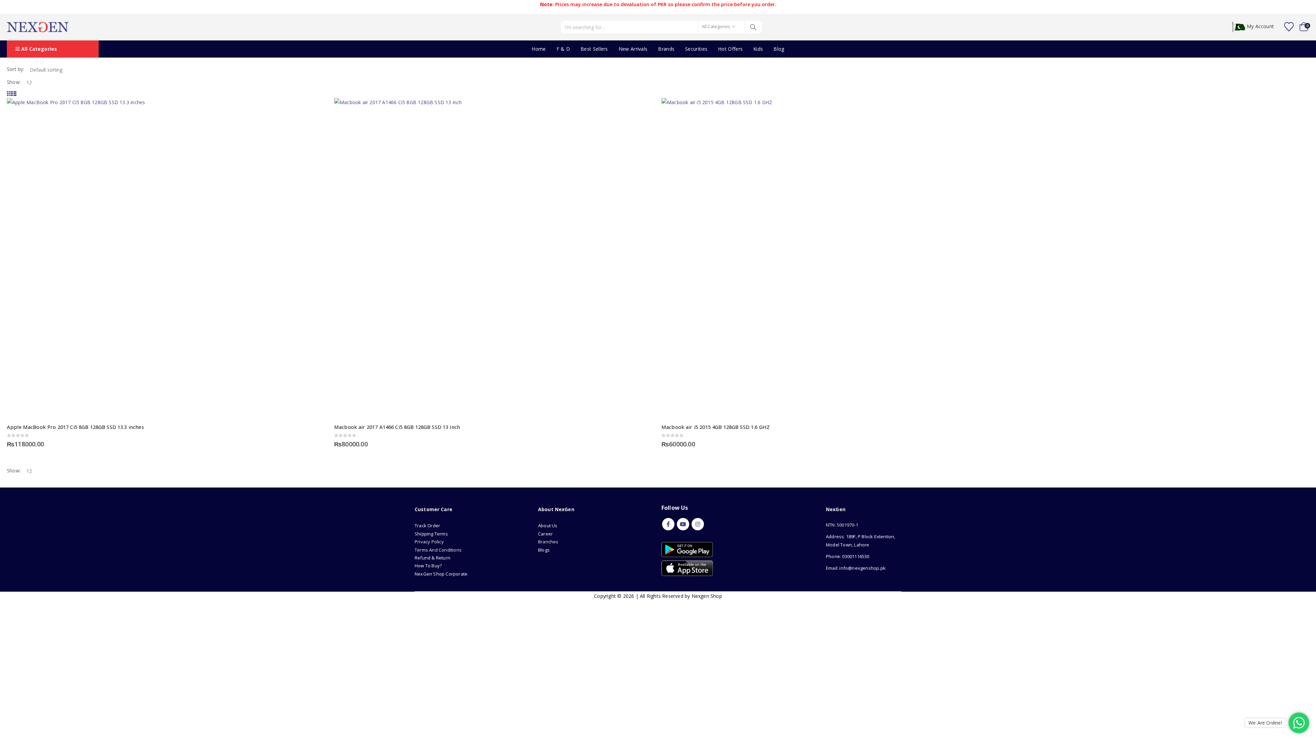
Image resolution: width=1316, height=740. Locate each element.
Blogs (544, 550)
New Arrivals (633, 49)
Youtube (683, 524)
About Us (548, 525)
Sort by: (15, 69)
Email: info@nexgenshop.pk (856, 568)
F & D (563, 49)
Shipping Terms (431, 534)
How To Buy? (428, 566)
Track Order (427, 525)
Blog (778, 49)
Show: (14, 82)
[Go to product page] (167, 258)
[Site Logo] (38, 27)
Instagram (698, 524)
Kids (758, 49)
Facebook (668, 524)
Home (539, 49)
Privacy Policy (429, 542)
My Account (1260, 26)
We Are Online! (1265, 722)
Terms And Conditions (438, 550)
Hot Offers (730, 49)
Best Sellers (594, 49)
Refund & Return (432, 558)
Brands (666, 49)
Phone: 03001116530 (847, 556)
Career (545, 534)
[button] (9, 93)
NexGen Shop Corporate (441, 574)
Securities (696, 49)
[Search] (753, 27)
